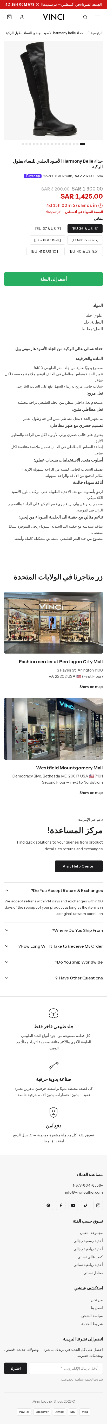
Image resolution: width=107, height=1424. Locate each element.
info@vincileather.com (84, 1192)
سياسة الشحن (92, 1315)
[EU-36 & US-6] (85, 228)
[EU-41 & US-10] (44, 251)
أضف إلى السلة (53, 279)
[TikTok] (85, 1205)
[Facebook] (60, 1205)
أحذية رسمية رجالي (88, 1240)
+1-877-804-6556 (88, 1185)
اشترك (15, 1368)
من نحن (97, 1300)
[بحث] (85, 17)
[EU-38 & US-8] (85, 240)
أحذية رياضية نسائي (88, 1264)
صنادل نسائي (93, 1272)
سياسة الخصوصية (72, 1379)
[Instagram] (98, 1205)
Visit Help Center (79, 866)
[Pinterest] (48, 1205)
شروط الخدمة (92, 1323)
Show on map (91, 686)
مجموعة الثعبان (91, 1232)
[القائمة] (97, 17)
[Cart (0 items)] (9, 17)
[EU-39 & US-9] (47, 240)
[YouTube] (73, 1205)
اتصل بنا (97, 1307)
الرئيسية (97, 33)
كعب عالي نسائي (90, 1257)
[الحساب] (22, 17)
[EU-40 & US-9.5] (83, 251)
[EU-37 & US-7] (48, 228)
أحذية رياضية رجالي (88, 1248)
